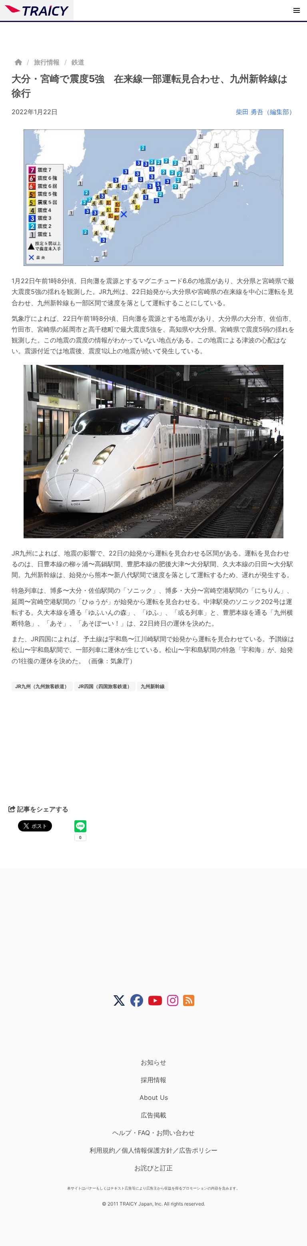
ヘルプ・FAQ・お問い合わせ (153, 1133)
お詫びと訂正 (153, 1168)
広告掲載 (153, 1115)
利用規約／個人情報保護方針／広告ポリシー (153, 1150)
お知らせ (153, 1062)
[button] (296, 10)
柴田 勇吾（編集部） (265, 112)
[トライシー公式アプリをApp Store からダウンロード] (158, 1033)
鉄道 (78, 62)
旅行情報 (47, 62)
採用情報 (153, 1080)
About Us (154, 1097)
